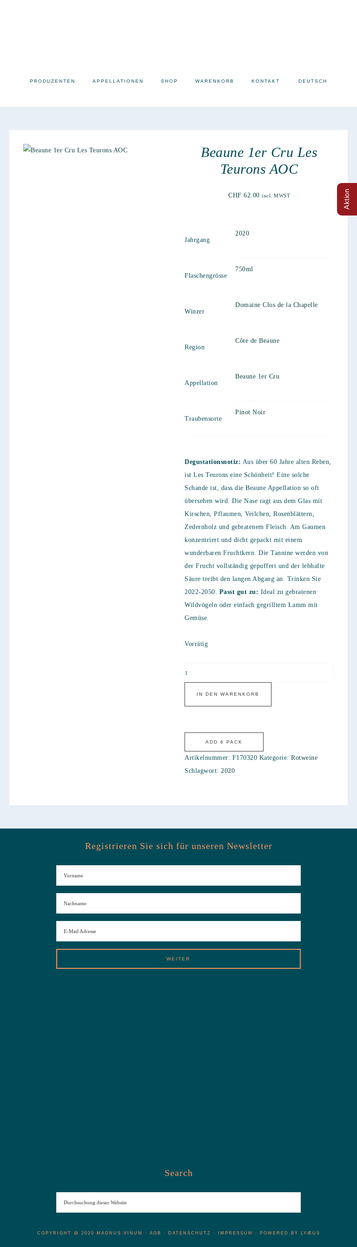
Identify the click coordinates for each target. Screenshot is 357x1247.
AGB (155, 1233)
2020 (242, 233)
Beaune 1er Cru (257, 376)
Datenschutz (189, 1233)
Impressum (235, 1233)
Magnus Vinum (178, 32)
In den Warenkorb (228, 694)
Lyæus (310, 1233)
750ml (244, 269)
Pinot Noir (250, 412)
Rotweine (304, 757)
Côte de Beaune (257, 340)
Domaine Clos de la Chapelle (276, 304)
